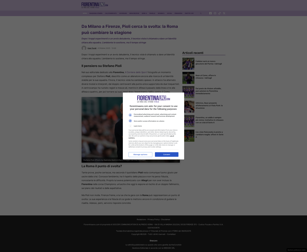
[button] (153, 126)
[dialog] (153, 126)
